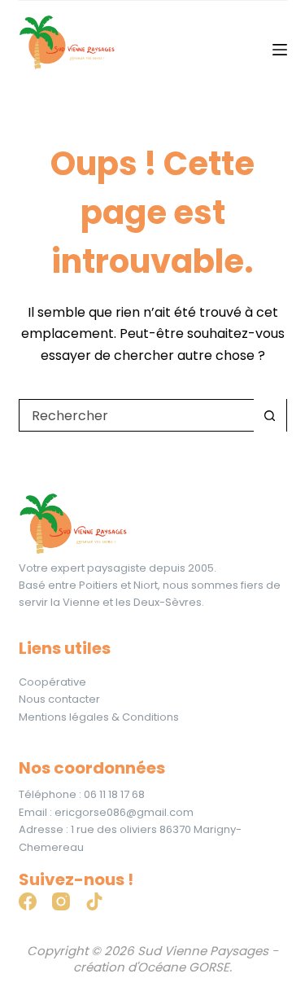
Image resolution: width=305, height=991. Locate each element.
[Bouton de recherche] (270, 415)
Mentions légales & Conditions (99, 717)
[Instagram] (61, 901)
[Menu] (279, 49)
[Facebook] (28, 901)
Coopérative (52, 682)
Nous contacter (59, 699)
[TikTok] (94, 901)
